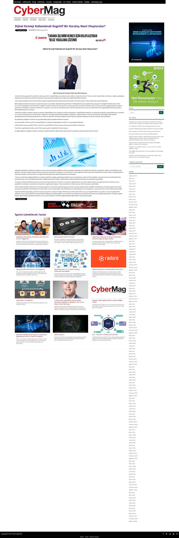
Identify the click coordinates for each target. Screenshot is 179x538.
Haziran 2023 (133, 422)
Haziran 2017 (133, 233)
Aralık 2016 (132, 218)
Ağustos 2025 (133, 490)
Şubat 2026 (132, 505)
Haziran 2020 (133, 327)
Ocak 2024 (132, 440)
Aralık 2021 (132, 375)
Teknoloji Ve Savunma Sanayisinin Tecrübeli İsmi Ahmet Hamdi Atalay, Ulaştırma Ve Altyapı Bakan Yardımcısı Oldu (146, 122)
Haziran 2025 (133, 484)
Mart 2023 (132, 414)
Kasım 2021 (132, 372)
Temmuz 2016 (133, 204)
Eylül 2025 (132, 492)
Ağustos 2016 (133, 207)
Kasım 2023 (132, 435)
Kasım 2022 (132, 403)
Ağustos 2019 (133, 301)
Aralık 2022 (132, 406)
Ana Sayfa (17, 2)
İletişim (87, 2)
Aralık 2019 (132, 312)
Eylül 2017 (132, 241)
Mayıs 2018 (132, 262)
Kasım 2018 (132, 278)
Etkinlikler (33, 20)
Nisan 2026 (132, 511)
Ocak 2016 (132, 189)
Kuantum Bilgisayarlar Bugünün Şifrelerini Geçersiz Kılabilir (146, 129)
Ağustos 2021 (133, 364)
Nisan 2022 (132, 385)
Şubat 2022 (132, 380)
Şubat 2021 (132, 348)
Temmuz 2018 (133, 267)
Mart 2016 (132, 194)
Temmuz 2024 (133, 456)
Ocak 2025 (132, 471)
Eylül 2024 (132, 461)
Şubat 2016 (132, 191)
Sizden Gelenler (77, 2)
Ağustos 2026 (133, 521)
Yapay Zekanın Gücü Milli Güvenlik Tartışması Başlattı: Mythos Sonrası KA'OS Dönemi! (144, 143)
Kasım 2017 (132, 246)
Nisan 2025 (132, 479)
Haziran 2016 (133, 202)
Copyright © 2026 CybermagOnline (11, 534)
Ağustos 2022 (133, 395)
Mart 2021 (132, 351)
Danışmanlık (57, 2)
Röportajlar (42, 20)
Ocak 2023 (132, 409)
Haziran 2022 (133, 390)
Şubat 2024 (132, 443)
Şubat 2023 (132, 411)
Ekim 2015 (132, 181)
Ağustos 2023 (133, 427)
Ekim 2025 (132, 495)
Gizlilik (86, 537)
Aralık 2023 (132, 437)
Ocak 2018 (132, 252)
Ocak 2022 (132, 377)
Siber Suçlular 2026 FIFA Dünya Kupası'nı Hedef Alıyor (144, 131)
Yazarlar (49, 2)
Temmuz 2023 (133, 424)
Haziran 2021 (133, 359)
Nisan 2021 (132, 354)
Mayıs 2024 (132, 450)
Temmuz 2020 (133, 330)
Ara (161, 112)
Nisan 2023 (132, 416)
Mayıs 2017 (132, 231)
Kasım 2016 (132, 215)
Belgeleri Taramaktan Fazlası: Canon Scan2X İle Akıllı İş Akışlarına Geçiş (145, 147)
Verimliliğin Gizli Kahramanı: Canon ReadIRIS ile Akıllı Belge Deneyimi (146, 152)
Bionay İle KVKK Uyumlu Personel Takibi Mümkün (143, 134)
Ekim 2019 (132, 307)
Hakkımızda (27, 2)
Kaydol (160, 166)
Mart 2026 (132, 508)
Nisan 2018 (132, 259)
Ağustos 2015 (133, 176)
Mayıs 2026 (132, 513)
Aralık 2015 (132, 186)
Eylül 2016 (132, 210)
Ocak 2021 (132, 346)
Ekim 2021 (132, 369)
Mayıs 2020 (132, 325)
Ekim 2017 (132, 244)
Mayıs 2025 (132, 482)
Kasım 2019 (132, 309)
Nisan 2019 (132, 291)
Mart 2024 (132, 445)
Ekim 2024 (132, 464)
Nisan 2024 (132, 448)
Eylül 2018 (132, 272)
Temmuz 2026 (133, 518)
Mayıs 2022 (132, 388)
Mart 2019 (132, 288)
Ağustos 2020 (133, 333)
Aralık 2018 (132, 280)
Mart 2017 (132, 225)
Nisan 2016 (132, 197)
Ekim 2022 (132, 401)
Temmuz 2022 (133, 393)
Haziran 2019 (133, 296)
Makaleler (17, 20)
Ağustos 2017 (133, 238)
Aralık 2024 (132, 469)
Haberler (25, 20)
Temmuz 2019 (133, 299)
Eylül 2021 (132, 367)
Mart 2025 (132, 477)
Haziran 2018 (133, 265)
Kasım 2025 (132, 498)
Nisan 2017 (132, 228)
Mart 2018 (132, 257)
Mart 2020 (132, 320)
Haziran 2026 (133, 516)
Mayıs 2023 (132, 419)
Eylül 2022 (132, 398)
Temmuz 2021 (133, 361)
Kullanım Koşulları (94, 537)
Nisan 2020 (132, 322)
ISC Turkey (67, 2)
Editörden (41, 2)
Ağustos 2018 (133, 270)
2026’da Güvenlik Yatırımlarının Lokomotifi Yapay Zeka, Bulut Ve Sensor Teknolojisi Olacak (145, 156)
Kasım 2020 (132, 341)
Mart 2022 (132, 382)
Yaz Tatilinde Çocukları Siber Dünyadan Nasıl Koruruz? (145, 126)
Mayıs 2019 (132, 293)
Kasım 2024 (132, 466)
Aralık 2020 (132, 343)
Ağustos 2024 (133, 458)
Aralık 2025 (132, 500)
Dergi (34, 2)
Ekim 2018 (132, 275)
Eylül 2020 (132, 335)
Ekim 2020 (132, 338)
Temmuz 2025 (133, 487)
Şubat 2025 (132, 474)
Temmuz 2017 (133, 236)
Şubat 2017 (132, 223)
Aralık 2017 (132, 249)
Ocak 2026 (132, 503)
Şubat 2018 (132, 254)
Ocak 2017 (132, 220)
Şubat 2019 (132, 286)
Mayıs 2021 (132, 356)
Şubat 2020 (132, 317)
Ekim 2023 (132, 432)
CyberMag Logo (96, 2)
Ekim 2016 (132, 212)
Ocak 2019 (132, 283)
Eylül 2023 (132, 430)
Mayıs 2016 (132, 199)
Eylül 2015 (132, 178)
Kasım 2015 (132, 184)
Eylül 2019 (132, 304)
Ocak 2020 (132, 314)
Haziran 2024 (133, 453)
